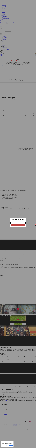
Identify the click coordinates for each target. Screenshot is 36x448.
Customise (3, 445)
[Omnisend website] (18, 228)
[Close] (25, 218)
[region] (7, 444)
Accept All (11, 445)
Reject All (7, 445)
